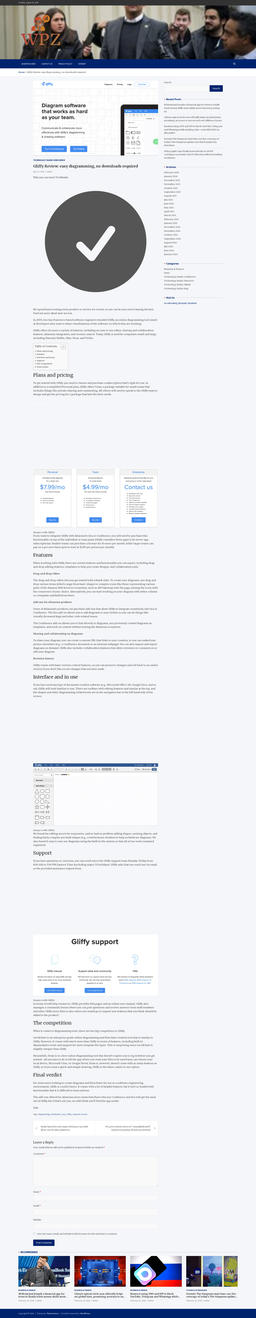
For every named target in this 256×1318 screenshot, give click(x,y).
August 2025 (170, 195)
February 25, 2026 (26, 1300)
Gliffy (69, 1114)
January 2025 (170, 223)
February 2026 (171, 172)
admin (49, 171)
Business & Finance (174, 269)
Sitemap (82, 63)
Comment (39, 1153)
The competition (44, 364)
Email (37, 1205)
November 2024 (172, 231)
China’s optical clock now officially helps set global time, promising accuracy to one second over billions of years (99, 1296)
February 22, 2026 (138, 1300)
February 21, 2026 (194, 1300)
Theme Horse (53, 1313)
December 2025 (172, 180)
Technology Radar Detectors (179, 280)
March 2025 (170, 215)
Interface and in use (46, 357)
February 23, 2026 (82, 1300)
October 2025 (171, 188)
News (167, 273)
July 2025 (168, 199)
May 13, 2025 (38, 171)
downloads (56, 1114)
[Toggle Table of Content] (62, 347)
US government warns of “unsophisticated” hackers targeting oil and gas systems (128, 1128)
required (76, 1114)
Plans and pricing (45, 351)
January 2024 (171, 254)
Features (41, 354)
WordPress (85, 1313)
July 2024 (168, 246)
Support (41, 360)
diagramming (44, 1114)
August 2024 (170, 242)
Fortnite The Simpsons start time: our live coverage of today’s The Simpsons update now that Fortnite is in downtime (191, 142)
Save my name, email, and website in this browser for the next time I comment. (77, 1233)
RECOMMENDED (29, 1252)
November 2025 (172, 184)
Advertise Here (28, 63)
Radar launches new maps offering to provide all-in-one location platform (64, 1128)
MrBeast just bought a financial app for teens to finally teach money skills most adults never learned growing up (192, 108)
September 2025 (172, 192)
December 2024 (172, 227)
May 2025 (169, 207)
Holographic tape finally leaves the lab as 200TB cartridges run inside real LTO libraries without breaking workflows (193, 154)
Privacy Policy (65, 63)
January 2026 (171, 176)
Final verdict (42, 367)
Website (37, 1219)
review (84, 1114)
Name (37, 1192)
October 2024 (171, 234)
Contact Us (46, 63)
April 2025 (169, 211)
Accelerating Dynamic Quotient (180, 303)
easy (64, 1114)
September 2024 (172, 238)
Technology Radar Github (177, 284)
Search (167, 82)
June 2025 (169, 203)
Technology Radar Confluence (49, 160)
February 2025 (171, 219)
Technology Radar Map (176, 288)
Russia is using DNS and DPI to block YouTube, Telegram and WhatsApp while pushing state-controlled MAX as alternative (193, 129)
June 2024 (169, 250)
